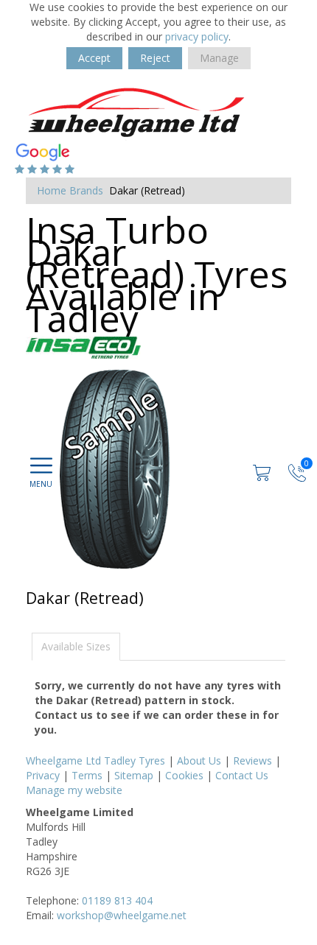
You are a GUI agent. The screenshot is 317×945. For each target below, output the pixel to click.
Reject (155, 58)
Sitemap (133, 775)
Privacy (43, 775)
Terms (87, 775)
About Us (199, 760)
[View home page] (136, 112)
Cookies (184, 775)
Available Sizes (76, 646)
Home (51, 190)
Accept (94, 58)
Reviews (252, 760)
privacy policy (197, 36)
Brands (86, 190)
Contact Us (241, 775)
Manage (219, 58)
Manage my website (74, 790)
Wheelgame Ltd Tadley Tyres (95, 760)
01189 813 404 (117, 900)
